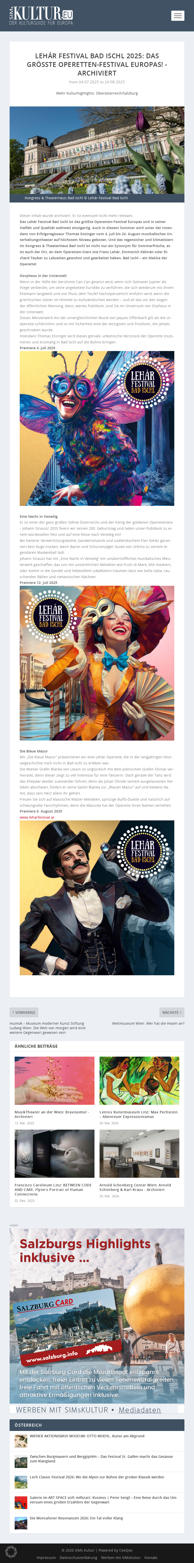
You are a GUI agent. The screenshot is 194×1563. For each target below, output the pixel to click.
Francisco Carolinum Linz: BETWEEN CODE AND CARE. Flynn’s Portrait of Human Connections (53, 1190)
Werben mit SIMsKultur (121, 1557)
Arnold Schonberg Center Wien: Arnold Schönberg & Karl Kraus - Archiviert (135, 1187)
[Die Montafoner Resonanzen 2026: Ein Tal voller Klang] (22, 1523)
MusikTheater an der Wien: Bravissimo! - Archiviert (52, 1114)
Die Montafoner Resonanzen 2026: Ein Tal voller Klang (76, 1518)
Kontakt (150, 1557)
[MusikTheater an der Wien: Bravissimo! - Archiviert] (54, 1081)
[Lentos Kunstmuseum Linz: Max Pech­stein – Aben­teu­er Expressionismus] (139, 1081)
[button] (11, 1552)
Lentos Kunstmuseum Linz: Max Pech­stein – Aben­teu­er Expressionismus (139, 1114)
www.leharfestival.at (37, 817)
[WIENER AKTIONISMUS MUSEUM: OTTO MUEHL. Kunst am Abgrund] (22, 1441)
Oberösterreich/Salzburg (117, 93)
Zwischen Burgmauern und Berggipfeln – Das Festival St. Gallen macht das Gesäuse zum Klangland (101, 1458)
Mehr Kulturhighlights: (76, 93)
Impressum (46, 1557)
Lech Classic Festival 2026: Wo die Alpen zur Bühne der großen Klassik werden (97, 1477)
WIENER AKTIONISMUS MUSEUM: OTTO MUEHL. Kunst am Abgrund (87, 1435)
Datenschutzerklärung (78, 1557)
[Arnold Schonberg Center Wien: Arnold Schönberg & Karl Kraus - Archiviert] (139, 1154)
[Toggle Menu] (178, 15)
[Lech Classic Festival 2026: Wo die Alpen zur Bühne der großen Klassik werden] (22, 1482)
